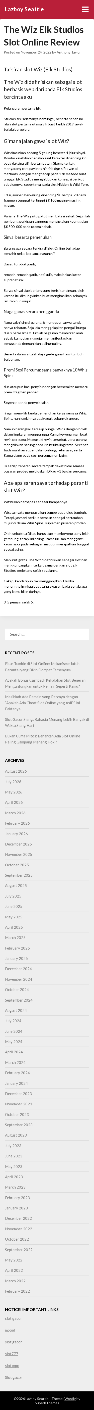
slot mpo (12, 1365)
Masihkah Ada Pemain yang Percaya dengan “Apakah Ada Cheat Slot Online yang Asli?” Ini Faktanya (42, 702)
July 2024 (13, 1020)
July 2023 (13, 1145)
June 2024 (13, 1031)
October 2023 (17, 1114)
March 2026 (15, 813)
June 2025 (13, 906)
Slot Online (56, 248)
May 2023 (13, 1166)
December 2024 (18, 968)
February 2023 (17, 1197)
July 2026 (13, 781)
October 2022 (17, 1239)
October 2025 (17, 865)
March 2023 (15, 1187)
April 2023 (14, 1176)
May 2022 (13, 1260)
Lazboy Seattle (24, 9)
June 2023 (13, 1156)
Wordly (70, 1398)
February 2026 (17, 823)
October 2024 (17, 989)
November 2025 (18, 854)
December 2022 (18, 1218)
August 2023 (16, 1135)
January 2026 (16, 833)
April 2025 (14, 927)
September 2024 (19, 1000)
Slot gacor (13, 1377)
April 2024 (14, 1052)
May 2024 (13, 1041)
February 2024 (17, 1072)
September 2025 (19, 875)
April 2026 (14, 802)
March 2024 (15, 1062)
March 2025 (15, 937)
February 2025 (17, 948)
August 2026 (16, 771)
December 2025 (18, 844)
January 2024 (16, 1083)
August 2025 (16, 885)
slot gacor (13, 1318)
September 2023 (19, 1124)
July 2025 (13, 896)
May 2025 (13, 917)
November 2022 (18, 1229)
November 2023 (18, 1104)
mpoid (10, 1330)
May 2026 (13, 792)
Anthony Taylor (69, 52)
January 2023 (16, 1208)
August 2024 (16, 1010)
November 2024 (18, 979)
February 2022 (17, 1291)
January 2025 (16, 958)
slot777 (11, 1353)
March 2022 (15, 1281)
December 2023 (18, 1093)
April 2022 (14, 1270)
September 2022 (19, 1249)
